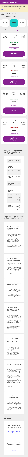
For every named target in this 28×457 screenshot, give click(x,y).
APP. (2, 9)
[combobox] (17, 30)
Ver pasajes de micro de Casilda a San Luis (14, 432)
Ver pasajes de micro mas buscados (14, 449)
